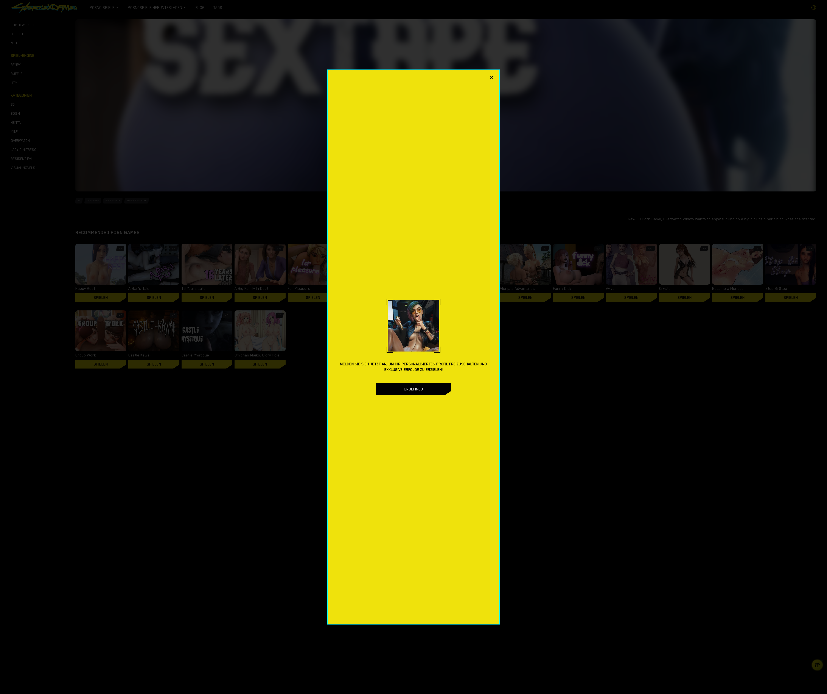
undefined (413, 389)
